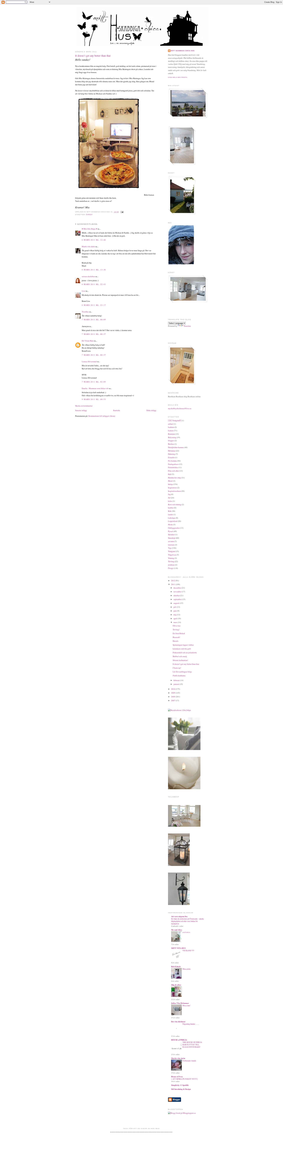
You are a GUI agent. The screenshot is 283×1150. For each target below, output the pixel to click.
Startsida (116, 410)
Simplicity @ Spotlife (180, 1085)
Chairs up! (177, 668)
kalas (170, 501)
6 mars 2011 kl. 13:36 (94, 269)
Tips (170, 548)
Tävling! (176, 629)
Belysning (172, 437)
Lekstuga (171, 518)
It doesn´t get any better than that (93, 55)
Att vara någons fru (179, 916)
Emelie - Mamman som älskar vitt (95, 388)
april (175, 618)
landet (170, 514)
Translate (187, 326)
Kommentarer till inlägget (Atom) (101, 416)
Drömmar (171, 450)
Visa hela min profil (178, 77)
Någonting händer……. (190, 1024)
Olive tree (177, 625)
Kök (169, 511)
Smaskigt (171, 538)
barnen (170, 430)
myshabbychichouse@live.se (179, 408)
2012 (173, 580)
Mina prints (186, 969)
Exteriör (171, 457)
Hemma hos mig (174, 477)
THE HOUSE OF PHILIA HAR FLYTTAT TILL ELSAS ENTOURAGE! (192, 1044)
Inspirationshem (174, 491)
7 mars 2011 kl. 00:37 (94, 334)
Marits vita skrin (88, 246)
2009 (173, 692)
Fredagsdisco (173, 464)
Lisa (83, 291)
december (177, 587)
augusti (176, 603)
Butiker (171, 444)
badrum (171, 427)
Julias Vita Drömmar (180, 1003)
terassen (171, 544)
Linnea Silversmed (89, 361)
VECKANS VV (188, 950)
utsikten (171, 564)
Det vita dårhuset (178, 1021)
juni (175, 610)
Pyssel (170, 531)
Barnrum (171, 434)
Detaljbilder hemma (176, 447)
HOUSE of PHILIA (179, 1039)
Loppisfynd (172, 521)
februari (176, 680)
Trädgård (171, 551)
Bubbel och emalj (180, 656)
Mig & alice (176, 984)
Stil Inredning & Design (181, 1089)
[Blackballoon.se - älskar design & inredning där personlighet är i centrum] (179, 710)
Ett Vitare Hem (88, 340)
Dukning (171, 454)
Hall (169, 474)
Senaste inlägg (81, 410)
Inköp (170, 484)
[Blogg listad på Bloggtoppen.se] (182, 1113)
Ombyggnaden (174, 528)
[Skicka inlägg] (121, 212)
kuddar (171, 507)
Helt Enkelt (176, 966)
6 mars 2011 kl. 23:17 (94, 305)
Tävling (171, 561)
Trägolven (172, 554)
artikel (170, 424)
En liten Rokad (179, 633)
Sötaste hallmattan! (180, 660)
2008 (173, 696)
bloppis (171, 440)
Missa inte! (186, 1005)
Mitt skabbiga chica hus (183, 50)
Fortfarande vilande (189, 1060)
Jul (169, 497)
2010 (173, 689)
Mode (170, 524)
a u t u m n (186, 932)
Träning (171, 558)
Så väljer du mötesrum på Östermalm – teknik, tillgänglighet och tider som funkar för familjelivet (187, 921)
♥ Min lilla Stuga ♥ (89, 228)
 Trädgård (174, 420)
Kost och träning (174, 504)
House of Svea (177, 1076)
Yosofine (85, 311)
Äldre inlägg (151, 410)
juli (175, 607)
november (177, 591)
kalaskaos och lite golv (182, 648)
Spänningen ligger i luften (183, 645)
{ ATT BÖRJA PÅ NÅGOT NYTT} (184, 1079)
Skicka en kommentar (83, 405)
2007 (173, 700)
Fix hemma (172, 460)
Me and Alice (176, 929)
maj (175, 614)
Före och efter (173, 470)
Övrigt (89, 214)
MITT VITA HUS (178, 948)
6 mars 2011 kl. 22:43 (94, 284)
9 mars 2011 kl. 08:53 (94, 399)
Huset (170, 480)
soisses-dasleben (88, 276)
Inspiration (172, 487)
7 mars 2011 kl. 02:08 (94, 381)
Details (175, 641)
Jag (169, 494)
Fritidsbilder (173, 467)
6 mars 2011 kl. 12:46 (94, 239)
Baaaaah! (176, 637)
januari (176, 684)
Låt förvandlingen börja (182, 671)
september (177, 599)
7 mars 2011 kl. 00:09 (94, 319)
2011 (173, 584)
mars (175, 622)
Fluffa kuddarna (179, 675)
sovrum (171, 541)
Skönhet (171, 534)
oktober (176, 595)
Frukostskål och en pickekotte (185, 652)
